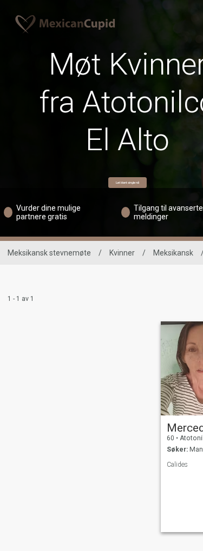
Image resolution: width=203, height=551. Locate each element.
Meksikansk (173, 252)
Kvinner (122, 252)
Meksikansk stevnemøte (49, 252)
